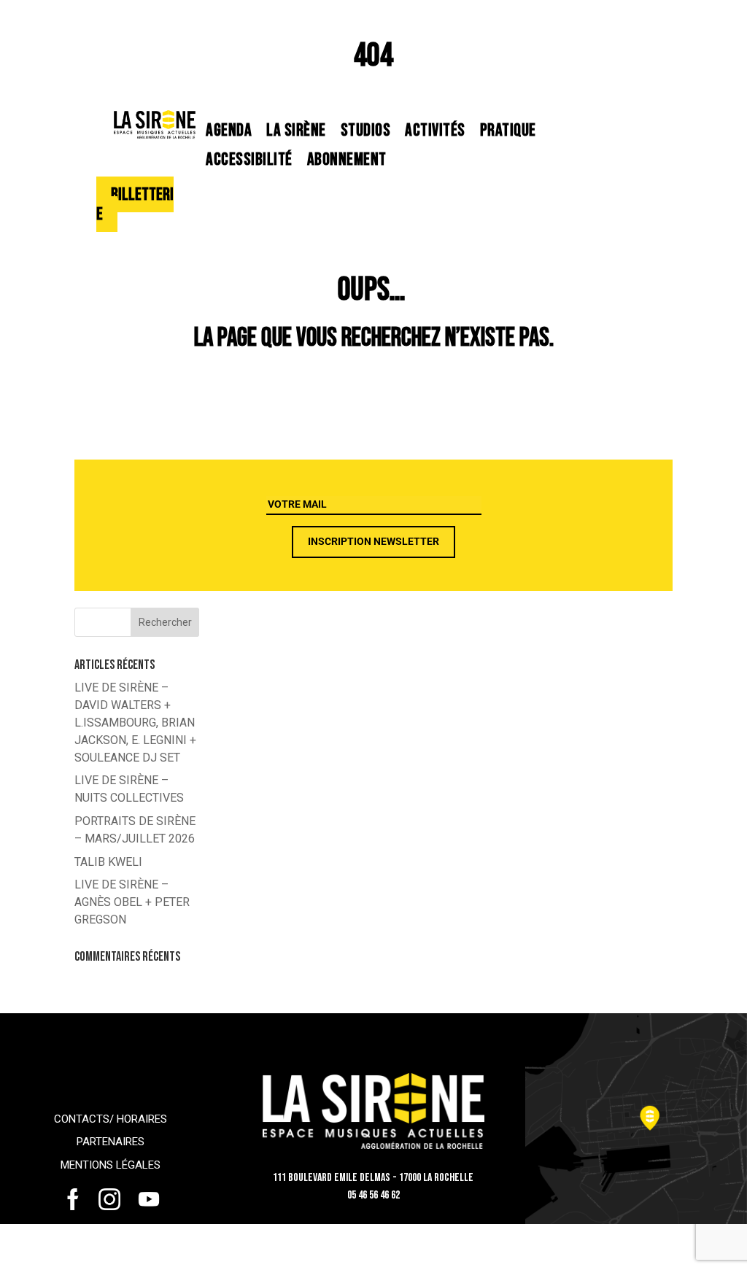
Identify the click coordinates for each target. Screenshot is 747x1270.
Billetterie (135, 204)
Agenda (229, 130)
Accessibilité (249, 159)
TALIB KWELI (108, 862)
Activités (435, 130)
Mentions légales (110, 1165)
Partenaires (110, 1141)
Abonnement (347, 159)
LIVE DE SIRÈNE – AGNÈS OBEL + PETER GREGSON (132, 902)
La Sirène (296, 130)
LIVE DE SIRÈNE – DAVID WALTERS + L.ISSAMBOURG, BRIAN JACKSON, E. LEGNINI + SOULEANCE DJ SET (135, 722)
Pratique (508, 130)
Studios (366, 130)
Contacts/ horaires (110, 1119)
